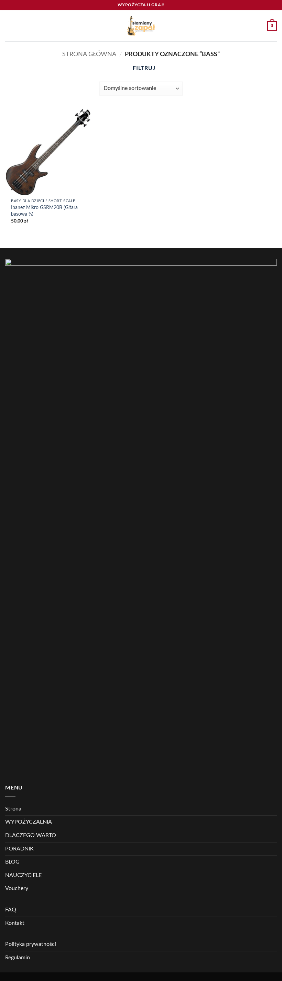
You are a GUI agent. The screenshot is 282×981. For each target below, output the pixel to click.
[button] (9, 25)
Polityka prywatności (30, 944)
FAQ (10, 909)
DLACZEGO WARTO (30, 835)
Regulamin (17, 957)
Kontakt (14, 923)
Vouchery (16, 888)
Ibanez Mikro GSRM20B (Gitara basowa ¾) (44, 211)
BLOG (12, 862)
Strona (13, 809)
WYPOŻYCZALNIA (28, 822)
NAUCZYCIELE (23, 875)
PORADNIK (19, 848)
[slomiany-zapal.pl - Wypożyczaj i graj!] (141, 25)
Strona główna (89, 54)
